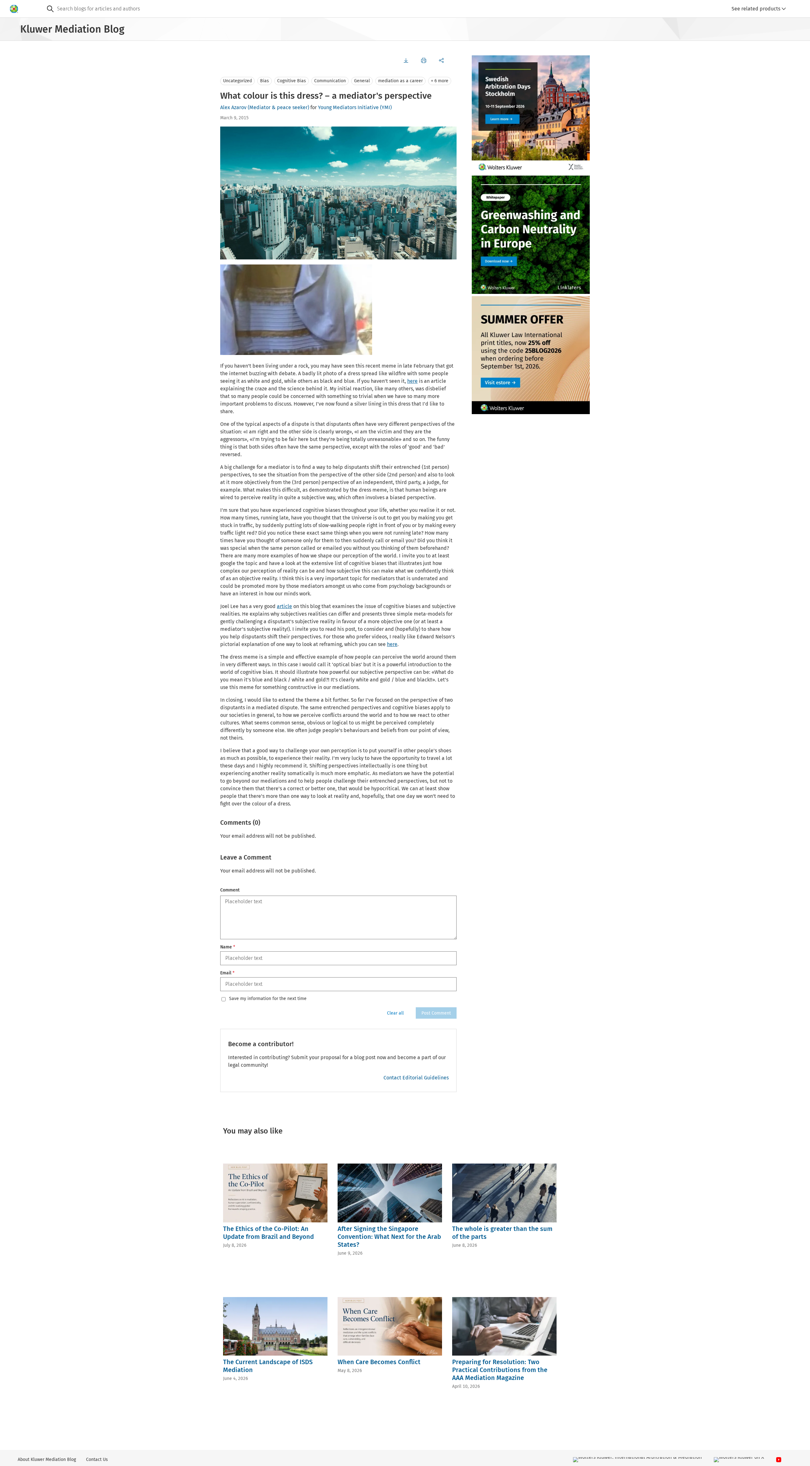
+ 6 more (439, 81)
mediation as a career (400, 81)
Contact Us (97, 1459)
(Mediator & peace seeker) (278, 107)
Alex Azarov (233, 107)
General (362, 81)
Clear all (395, 1013)
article (284, 606)
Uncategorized (237, 81)
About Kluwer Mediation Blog (47, 1459)
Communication (330, 81)
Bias (264, 81)
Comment (230, 890)
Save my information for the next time (268, 998)
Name (227, 947)
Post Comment (436, 1013)
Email (227, 973)
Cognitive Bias (291, 81)
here (412, 381)
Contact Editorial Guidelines (416, 1078)
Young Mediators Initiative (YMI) (355, 107)
